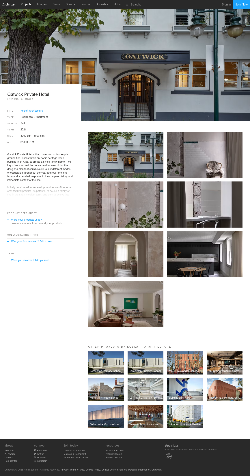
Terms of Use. (77, 469)
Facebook (41, 450)
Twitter (40, 454)
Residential (26, 117)
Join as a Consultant (75, 454)
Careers (9, 457)
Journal (86, 4)
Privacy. (65, 469)
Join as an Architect (74, 450)
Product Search (113, 454)
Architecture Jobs (114, 450)
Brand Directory (113, 457)
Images (42, 4)
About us (9, 450)
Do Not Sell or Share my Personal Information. (126, 469)
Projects (26, 4)
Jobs (117, 4)
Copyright (157, 469)
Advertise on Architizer (76, 457)
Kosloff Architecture (31, 110)
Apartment (42, 117)
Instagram (41, 460)
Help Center (11, 460)
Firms (56, 4)
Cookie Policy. (93, 469)
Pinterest (41, 457)
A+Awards (10, 454)
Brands (70, 4)
